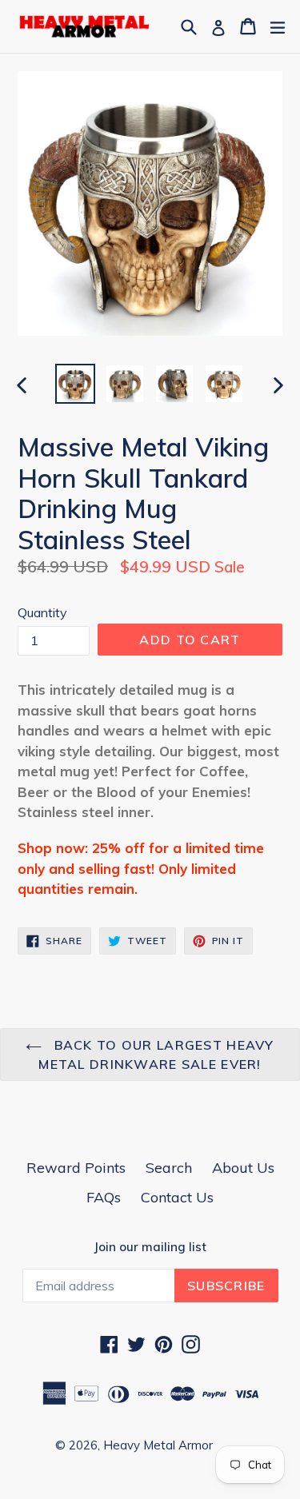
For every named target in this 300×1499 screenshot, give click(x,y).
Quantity (42, 612)
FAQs (103, 1197)
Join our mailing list (150, 1247)
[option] (75, 384)
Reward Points (76, 1167)
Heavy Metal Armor (158, 1445)
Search (169, 1167)
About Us (243, 1167)
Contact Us (177, 1197)
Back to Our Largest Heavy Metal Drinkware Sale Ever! (156, 1054)
